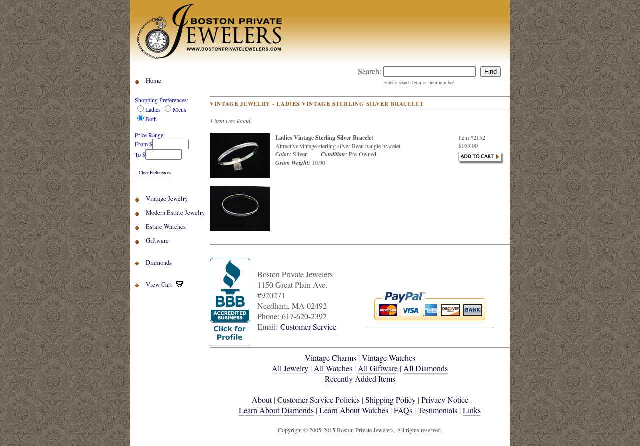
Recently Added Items (360, 378)
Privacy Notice (445, 399)
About (262, 399)
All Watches (333, 368)
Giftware (157, 240)
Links (472, 410)
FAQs (403, 410)
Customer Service (308, 326)
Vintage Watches (389, 357)
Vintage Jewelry (167, 198)
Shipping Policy (391, 399)
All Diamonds (426, 368)
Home (154, 80)
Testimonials (438, 410)
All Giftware (378, 368)
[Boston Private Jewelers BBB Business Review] (230, 340)
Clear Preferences (155, 172)
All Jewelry (290, 368)
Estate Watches (166, 226)
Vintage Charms (330, 357)
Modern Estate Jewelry (175, 212)
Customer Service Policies (319, 399)
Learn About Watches (354, 410)
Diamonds (159, 262)
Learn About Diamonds (276, 410)
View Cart (161, 284)
